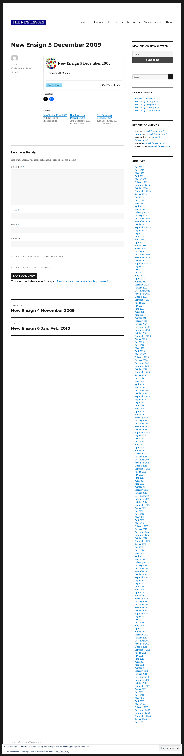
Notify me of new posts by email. (31, 268)
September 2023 (143, 227)
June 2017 (139, 441)
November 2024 (142, 185)
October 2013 (141, 574)
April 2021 (139, 315)
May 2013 (139, 589)
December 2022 (142, 254)
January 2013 (141, 601)
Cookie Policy (63, 752)
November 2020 (142, 330)
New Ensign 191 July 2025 (146, 101)
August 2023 (141, 230)
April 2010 (139, 701)
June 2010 (139, 695)
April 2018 (139, 411)
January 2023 (141, 251)
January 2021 (141, 324)
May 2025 (139, 173)
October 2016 (141, 466)
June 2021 (139, 309)
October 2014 (141, 538)
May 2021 (139, 312)
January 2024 (141, 215)
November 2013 (142, 571)
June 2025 (139, 170)
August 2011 (140, 653)
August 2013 (140, 580)
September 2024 (143, 191)
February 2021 (141, 321)
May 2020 (139, 348)
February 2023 (142, 248)
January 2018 (141, 420)
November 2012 (142, 607)
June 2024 (139, 200)
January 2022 (141, 288)
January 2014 (141, 565)
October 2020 (141, 333)
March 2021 (140, 318)
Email (15, 224)
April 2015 (139, 520)
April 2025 (139, 176)
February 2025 (141, 182)
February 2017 (141, 454)
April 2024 (140, 206)
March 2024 (140, 209)
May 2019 (139, 381)
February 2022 (142, 285)
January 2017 (141, 457)
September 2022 (143, 263)
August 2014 (140, 544)
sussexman (16, 64)
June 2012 (139, 623)
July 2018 (139, 402)
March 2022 (140, 282)
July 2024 (139, 197)
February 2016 (141, 490)
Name (15, 210)
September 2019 (142, 372)
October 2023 (141, 224)
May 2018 (139, 408)
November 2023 (142, 221)
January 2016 (141, 493)
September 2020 (143, 336)
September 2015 (142, 505)
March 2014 (140, 559)
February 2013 (141, 598)
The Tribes (114, 22)
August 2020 (141, 339)
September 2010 (142, 686)
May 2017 (139, 445)
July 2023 (139, 233)
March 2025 (140, 179)
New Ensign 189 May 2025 (147, 107)
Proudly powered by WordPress (29, 742)
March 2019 (140, 387)
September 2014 (142, 541)
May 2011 (139, 662)
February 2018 (141, 417)
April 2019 (139, 384)
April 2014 (139, 556)
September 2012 (142, 613)
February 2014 (141, 562)
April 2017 (139, 448)
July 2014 (139, 547)
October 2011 (141, 647)
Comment (17, 167)
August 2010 (140, 689)
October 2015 (141, 502)
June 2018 (139, 405)
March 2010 (140, 704)
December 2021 (142, 291)
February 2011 (141, 671)
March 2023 (140, 245)
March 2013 (140, 595)
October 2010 (141, 683)
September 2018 (142, 396)
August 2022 (141, 267)
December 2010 (142, 677)
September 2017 (142, 432)
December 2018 (142, 390)
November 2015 (142, 499)
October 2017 (141, 429)
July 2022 (139, 270)
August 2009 (141, 719)
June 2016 (139, 478)
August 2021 (140, 303)
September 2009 (143, 716)
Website (16, 238)
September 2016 (142, 469)
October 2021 (141, 297)
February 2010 (141, 707)
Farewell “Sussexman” (145, 98)
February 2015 (141, 526)
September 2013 (142, 577)
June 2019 (139, 378)
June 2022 (139, 273)
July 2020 (139, 342)
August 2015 (140, 508)
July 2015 (139, 511)
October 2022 (141, 260)
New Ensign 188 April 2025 (147, 110)
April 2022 (140, 279)
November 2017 (142, 426)
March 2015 (140, 523)
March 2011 (140, 668)
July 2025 (139, 167)
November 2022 (142, 257)
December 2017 (142, 423)
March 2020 (140, 354)
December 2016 (142, 460)
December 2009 (142, 710)
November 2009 (142, 713)
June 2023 (139, 236)
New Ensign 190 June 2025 (147, 104)
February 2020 (142, 357)
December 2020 (142, 327)
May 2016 (139, 481)
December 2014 (142, 532)
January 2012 (141, 638)
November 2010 (142, 680)
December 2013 (142, 568)
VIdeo (158, 22)
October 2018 (141, 393)
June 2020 (139, 345)
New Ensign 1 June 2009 (55, 115)
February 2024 (142, 212)
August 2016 (140, 472)
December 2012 (142, 604)
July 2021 (139, 306)
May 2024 (139, 203)
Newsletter (133, 22)
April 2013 (139, 592)
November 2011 (142, 644)
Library (82, 22)
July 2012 (139, 620)
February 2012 (141, 635)
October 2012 (141, 610)
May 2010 (139, 698)
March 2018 (140, 414)
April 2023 (140, 242)
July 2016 (139, 475)
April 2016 (139, 484)
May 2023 (139, 239)
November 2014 (142, 535)
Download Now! (53, 85)
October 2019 (141, 369)
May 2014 (139, 553)
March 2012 (140, 632)
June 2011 (139, 659)
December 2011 (142, 641)
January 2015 (141, 529)
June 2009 (139, 722)
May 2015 (139, 517)
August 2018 (140, 399)
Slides (147, 22)
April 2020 (140, 351)
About (169, 22)
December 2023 (142, 218)
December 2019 (142, 363)
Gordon (138, 134)
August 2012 (140, 616)
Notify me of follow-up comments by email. (38, 256)
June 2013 (139, 586)
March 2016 (140, 487)
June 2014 (139, 550)
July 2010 (139, 692)
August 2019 (140, 375)
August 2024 (141, 194)
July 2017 (139, 438)
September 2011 (142, 650)
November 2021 (142, 294)
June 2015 (139, 514)
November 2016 (142, 463)
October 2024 (141, 188)
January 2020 (141, 360)
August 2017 (140, 435)
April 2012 (139, 629)
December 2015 (142, 496)
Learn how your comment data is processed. (83, 281)
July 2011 (139, 656)
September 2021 (142, 300)
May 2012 (139, 626)
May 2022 (139, 276)
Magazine (98, 22)
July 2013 (139, 583)
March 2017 (140, 451)
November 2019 (142, 366)
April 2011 (139, 665)
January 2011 (141, 674)
